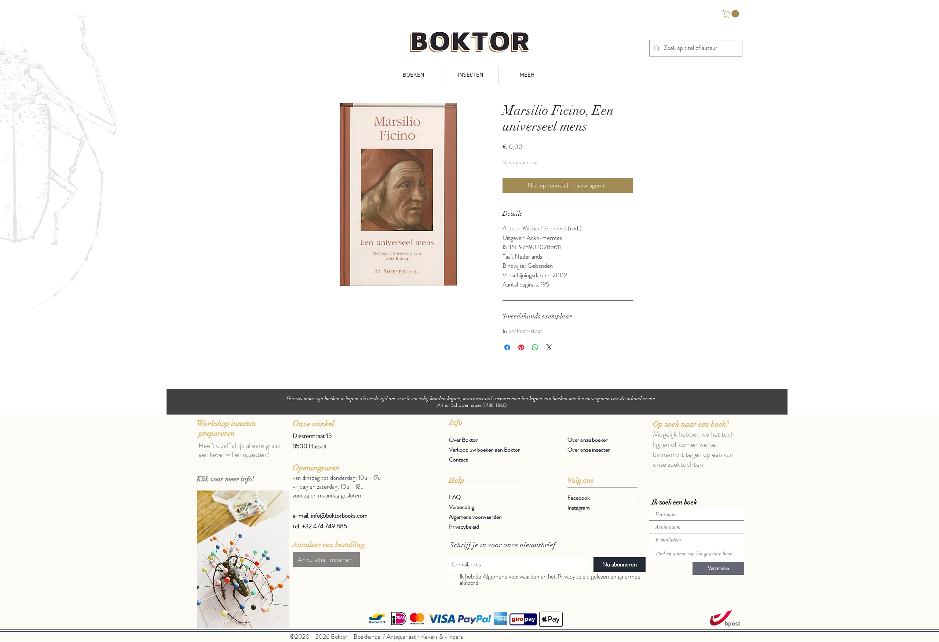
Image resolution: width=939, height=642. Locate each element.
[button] (731, 14)
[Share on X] (549, 347)
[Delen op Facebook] (507, 347)
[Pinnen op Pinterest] (521, 347)
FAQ (455, 497)
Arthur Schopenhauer (459, 405)
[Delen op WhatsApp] (535, 347)
